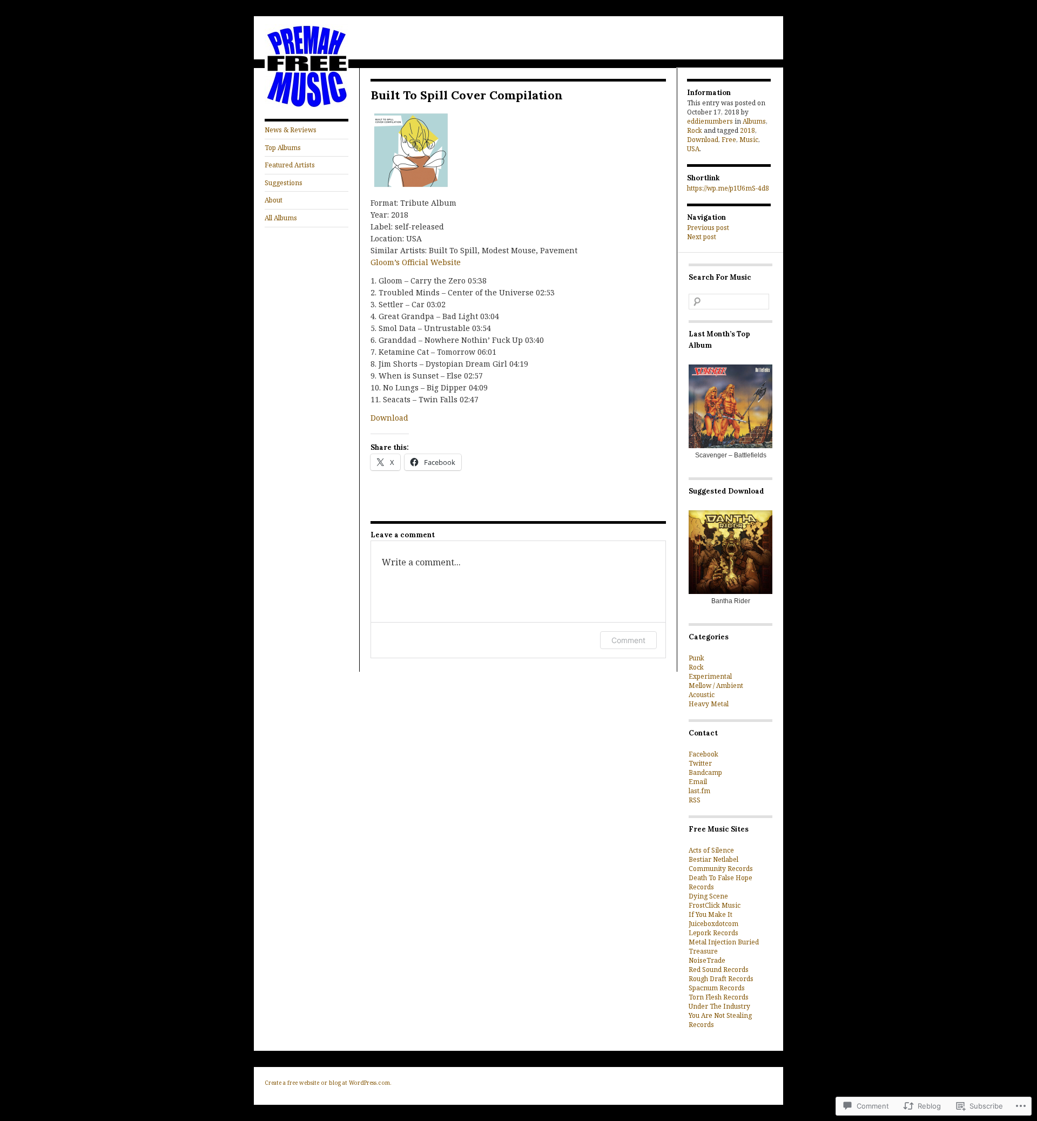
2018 (747, 130)
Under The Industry (719, 1006)
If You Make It (710, 914)
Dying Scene (708, 896)
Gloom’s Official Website (416, 262)
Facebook (703, 754)
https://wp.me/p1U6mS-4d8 (728, 188)
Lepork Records (713, 932)
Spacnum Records (717, 987)
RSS (695, 800)
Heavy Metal (709, 703)
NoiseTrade (707, 960)
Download (389, 418)
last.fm (699, 790)
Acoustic (702, 694)
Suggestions (283, 182)
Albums (754, 121)
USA (693, 148)
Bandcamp (705, 772)
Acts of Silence (711, 850)
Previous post (708, 227)
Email (698, 781)
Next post (701, 236)
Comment (628, 640)
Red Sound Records (719, 969)
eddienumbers (710, 121)
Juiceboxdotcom (713, 923)
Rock (694, 130)
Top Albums (283, 147)
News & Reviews (291, 129)
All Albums (281, 217)
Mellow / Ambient (716, 685)
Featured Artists (290, 165)
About (273, 200)
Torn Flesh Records (719, 997)
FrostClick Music (714, 905)
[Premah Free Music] (306, 105)
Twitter (700, 763)
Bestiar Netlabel (713, 859)
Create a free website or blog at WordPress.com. (328, 1082)
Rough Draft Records (721, 978)
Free (729, 139)
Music (748, 139)
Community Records (721, 868)
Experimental (710, 676)
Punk (696, 658)
